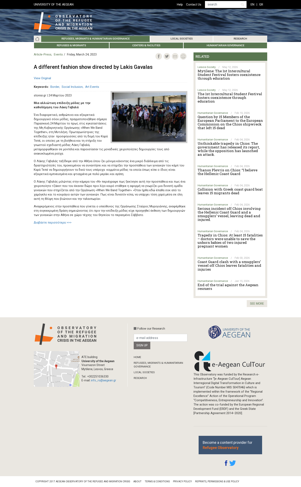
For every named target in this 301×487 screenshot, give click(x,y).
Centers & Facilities (146, 45)
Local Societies (182, 38)
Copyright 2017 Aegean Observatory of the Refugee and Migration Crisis (82, 481)
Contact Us (193, 4)
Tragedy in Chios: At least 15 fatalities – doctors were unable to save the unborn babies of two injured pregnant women (230, 240)
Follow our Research (151, 328)
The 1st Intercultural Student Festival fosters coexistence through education (230, 97)
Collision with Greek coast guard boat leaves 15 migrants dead (230, 191)
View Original (42, 78)
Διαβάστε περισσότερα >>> (52, 222)
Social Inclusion (72, 87)
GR (261, 4)
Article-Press (42, 54)
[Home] (66, 22)
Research (240, 38)
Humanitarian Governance (225, 45)
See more (257, 303)
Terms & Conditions (157, 481)
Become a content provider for (227, 445)
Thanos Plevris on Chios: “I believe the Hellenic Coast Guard (227, 172)
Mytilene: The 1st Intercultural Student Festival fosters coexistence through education (229, 74)
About (137, 481)
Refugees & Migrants (71, 45)
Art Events (92, 87)
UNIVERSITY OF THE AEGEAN (54, 4)
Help (180, 4)
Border (54, 87)
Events (58, 54)
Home (37, 39)
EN (252, 4)
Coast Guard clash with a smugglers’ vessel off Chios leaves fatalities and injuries (229, 265)
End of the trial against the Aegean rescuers (228, 286)
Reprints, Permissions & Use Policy (217, 481)
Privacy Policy (182, 481)
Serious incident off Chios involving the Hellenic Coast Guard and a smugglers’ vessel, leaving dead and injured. (229, 214)
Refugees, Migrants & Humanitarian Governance (95, 38)
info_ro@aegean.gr (103, 380)
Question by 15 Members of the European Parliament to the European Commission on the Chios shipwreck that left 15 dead (230, 122)
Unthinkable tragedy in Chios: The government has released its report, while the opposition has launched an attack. (229, 149)
